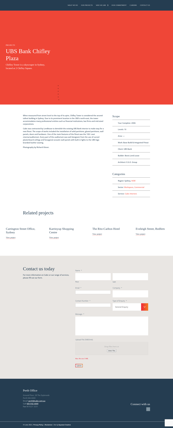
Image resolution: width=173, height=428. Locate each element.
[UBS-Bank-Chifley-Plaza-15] (59, 13)
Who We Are (101, 5)
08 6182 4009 (32, 403)
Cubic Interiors (131, 193)
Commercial (139, 187)
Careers (133, 5)
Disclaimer (48, 425)
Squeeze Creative (65, 425)
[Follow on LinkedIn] (148, 409)
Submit (79, 366)
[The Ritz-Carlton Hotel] (108, 222)
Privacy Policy (38, 425)
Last (114, 282)
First (77, 282)
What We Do (73, 5)
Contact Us (145, 5)
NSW (133, 181)
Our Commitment (119, 5)
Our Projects (87, 5)
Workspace (128, 187)
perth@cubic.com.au (36, 401)
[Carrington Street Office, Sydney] (21, 222)
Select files (111, 351)
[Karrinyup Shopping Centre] (65, 222)
